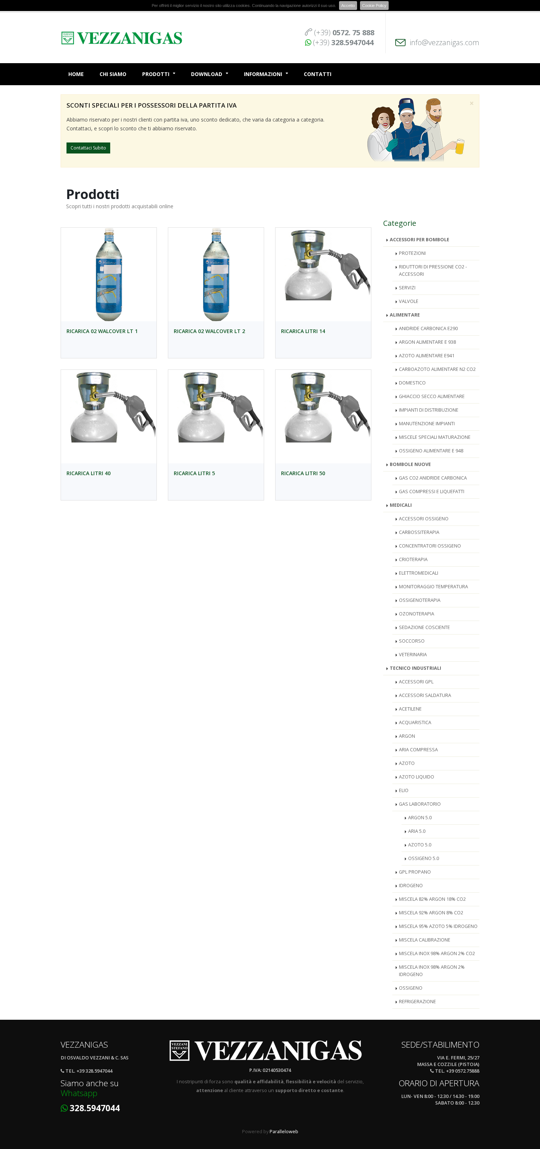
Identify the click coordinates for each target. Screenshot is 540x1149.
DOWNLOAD (206, 74)
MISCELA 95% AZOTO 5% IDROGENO (438, 926)
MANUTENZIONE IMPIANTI (427, 423)
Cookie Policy (374, 5)
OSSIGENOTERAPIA (419, 600)
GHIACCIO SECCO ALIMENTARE (432, 396)
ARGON (407, 736)
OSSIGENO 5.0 (423, 858)
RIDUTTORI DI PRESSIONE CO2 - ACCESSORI (433, 270)
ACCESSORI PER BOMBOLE (419, 239)
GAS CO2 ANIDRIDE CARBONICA (433, 478)
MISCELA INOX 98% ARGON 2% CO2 (437, 953)
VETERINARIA (413, 654)
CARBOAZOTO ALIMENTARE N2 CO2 (437, 369)
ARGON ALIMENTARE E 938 (427, 342)
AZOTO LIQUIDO (416, 777)
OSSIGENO (410, 988)
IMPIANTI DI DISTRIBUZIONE (428, 410)
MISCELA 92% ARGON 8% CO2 (431, 913)
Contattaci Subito (88, 148)
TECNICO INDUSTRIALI (415, 668)
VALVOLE (408, 301)
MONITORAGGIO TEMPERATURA (433, 586)
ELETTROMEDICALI (418, 573)
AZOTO (407, 763)
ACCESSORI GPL (416, 682)
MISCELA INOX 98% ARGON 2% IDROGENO (432, 971)
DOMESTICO (412, 383)
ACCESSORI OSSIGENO (424, 519)
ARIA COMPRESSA (418, 750)
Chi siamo (113, 74)
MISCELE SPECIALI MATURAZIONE (435, 437)
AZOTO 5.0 (419, 845)
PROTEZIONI (412, 253)
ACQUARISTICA (415, 722)
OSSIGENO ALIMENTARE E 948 (431, 451)
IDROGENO (411, 885)
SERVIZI (407, 288)
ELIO (403, 790)
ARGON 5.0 (420, 817)
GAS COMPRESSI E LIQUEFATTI (431, 491)
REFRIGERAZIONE (417, 1001)
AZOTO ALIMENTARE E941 (426, 356)
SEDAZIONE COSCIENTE (424, 627)
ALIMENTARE (405, 315)
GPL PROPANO (415, 872)
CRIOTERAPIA (413, 559)
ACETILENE (410, 709)
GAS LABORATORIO (420, 804)
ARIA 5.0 (416, 831)
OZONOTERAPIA (416, 614)
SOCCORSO (412, 641)
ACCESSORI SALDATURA (425, 695)
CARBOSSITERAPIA (419, 532)
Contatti (317, 74)
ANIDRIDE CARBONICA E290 (428, 328)
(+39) (344, 32)
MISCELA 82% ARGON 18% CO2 (432, 899)
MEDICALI (401, 505)
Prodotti (155, 74)
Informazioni (263, 74)
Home (76, 74)
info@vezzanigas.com (444, 42)
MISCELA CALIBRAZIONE (424, 940)
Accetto (348, 5)
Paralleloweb (284, 1131)
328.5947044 (95, 1108)
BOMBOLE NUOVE (410, 464)
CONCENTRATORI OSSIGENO (430, 546)
